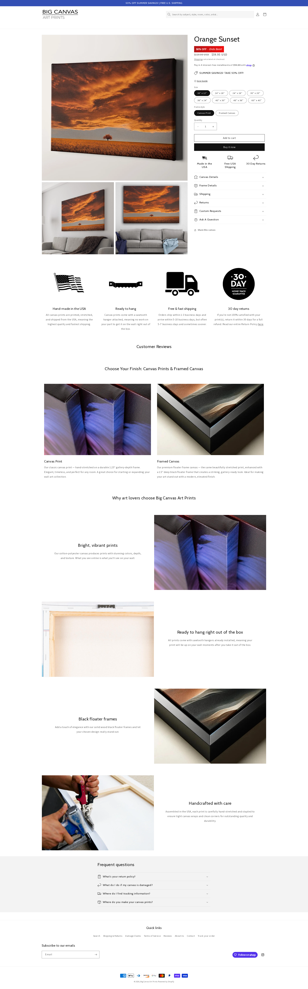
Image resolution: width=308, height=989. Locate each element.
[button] (210, 14)
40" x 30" (220, 100)
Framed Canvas (227, 113)
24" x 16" (220, 93)
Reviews (168, 935)
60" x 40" (257, 100)
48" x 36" (238, 100)
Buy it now (229, 147)
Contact (191, 935)
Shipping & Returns (112, 935)
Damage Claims (133, 935)
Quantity (198, 120)
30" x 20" (255, 93)
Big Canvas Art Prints (149, 981)
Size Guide (202, 81)
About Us (179, 935)
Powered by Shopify (166, 981)
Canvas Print (204, 113)
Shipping (198, 59)
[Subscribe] (95, 954)
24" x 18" (237, 93)
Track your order (206, 935)
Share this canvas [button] (206, 230)
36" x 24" (202, 100)
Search (96, 935)
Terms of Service (152, 935)
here (260, 324)
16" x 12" (202, 93)
